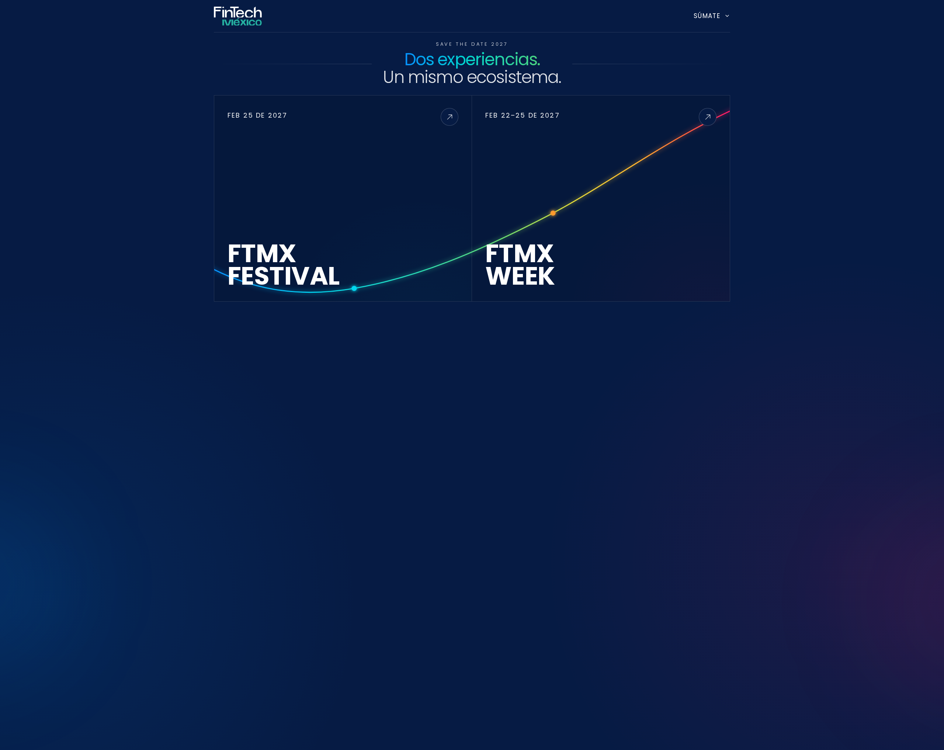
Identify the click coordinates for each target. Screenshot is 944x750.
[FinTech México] (238, 16)
